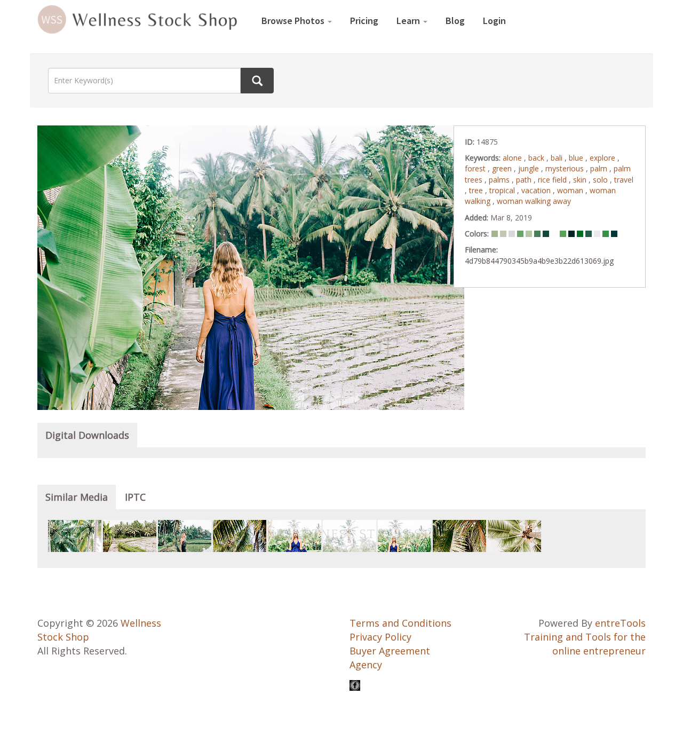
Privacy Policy (380, 636)
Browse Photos (294, 20)
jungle (529, 168)
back (537, 158)
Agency (366, 664)
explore (603, 158)
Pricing (364, 20)
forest (476, 168)
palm (599, 168)
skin (581, 180)
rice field (553, 180)
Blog (455, 20)
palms (500, 180)
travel (623, 180)
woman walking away (534, 201)
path (525, 180)
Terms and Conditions (400, 623)
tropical (503, 190)
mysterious (565, 168)
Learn (409, 20)
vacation (537, 190)
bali (558, 158)
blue (577, 158)
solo (601, 180)
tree (477, 190)
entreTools (620, 623)
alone (513, 158)
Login (494, 20)
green (503, 168)
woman (571, 190)
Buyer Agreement (390, 650)
